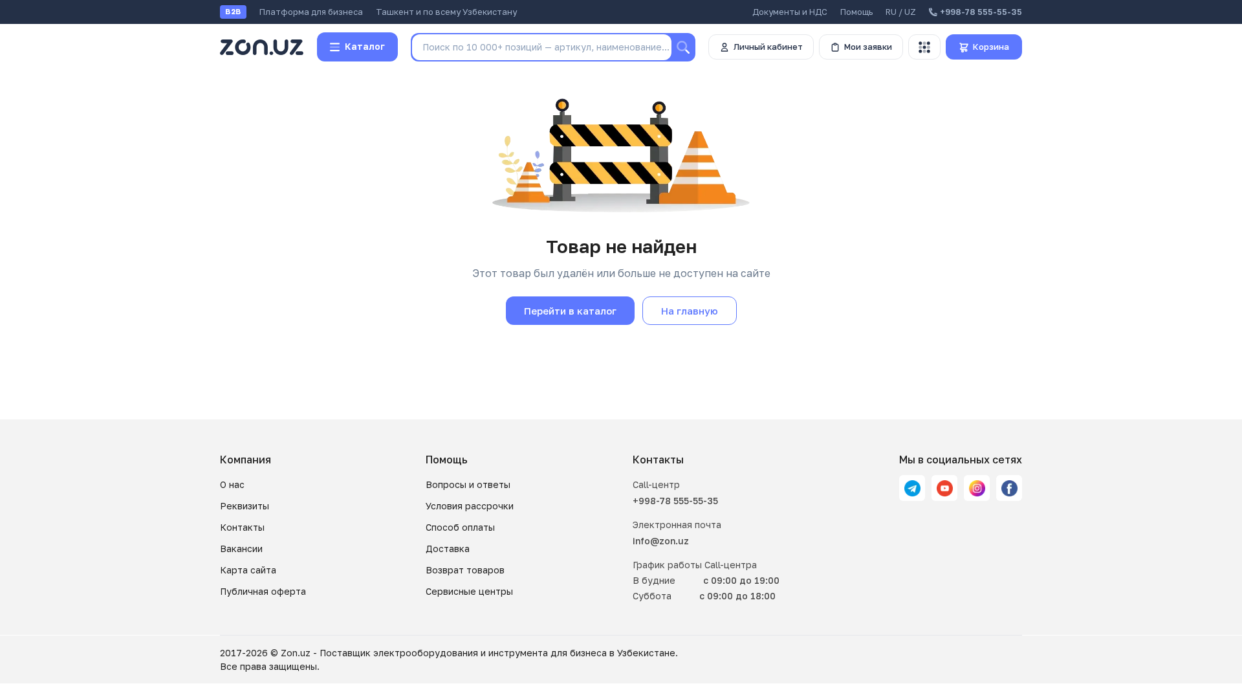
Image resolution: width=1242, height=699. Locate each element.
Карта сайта (248, 569)
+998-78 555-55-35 (675, 500)
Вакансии (241, 548)
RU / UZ (901, 11)
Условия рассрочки (470, 505)
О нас (232, 484)
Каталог (365, 46)
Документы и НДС (789, 11)
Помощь (856, 11)
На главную (689, 310)
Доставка (448, 548)
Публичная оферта (263, 591)
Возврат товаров (465, 569)
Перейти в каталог (570, 310)
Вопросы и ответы (468, 484)
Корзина (991, 46)
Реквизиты (244, 505)
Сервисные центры (469, 591)
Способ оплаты (460, 527)
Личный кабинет (768, 46)
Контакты (242, 527)
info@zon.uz (661, 540)
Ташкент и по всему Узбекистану (446, 11)
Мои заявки (868, 46)
